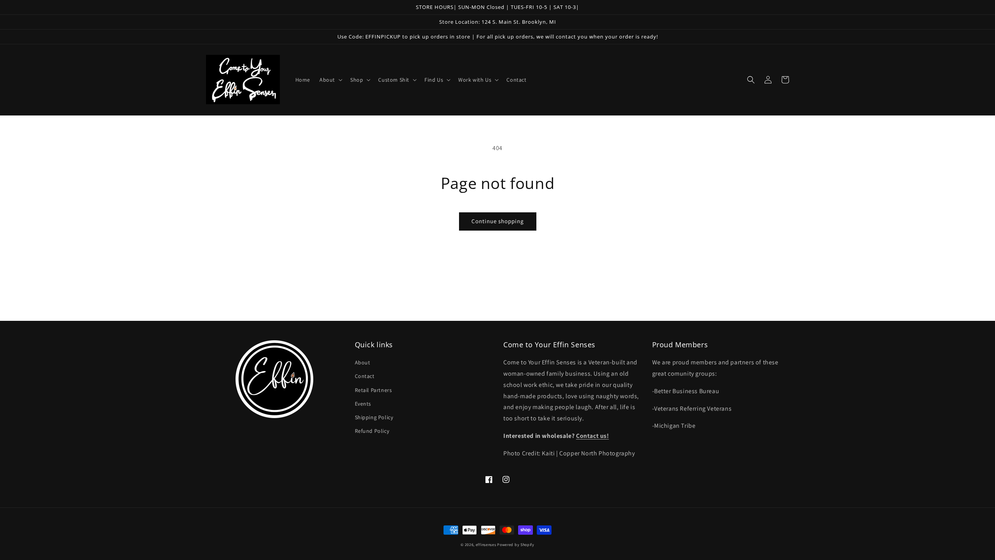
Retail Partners (373, 390)
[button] (330, 80)
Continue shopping (497, 221)
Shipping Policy (374, 417)
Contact (365, 376)
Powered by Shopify (515, 544)
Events (363, 403)
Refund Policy (372, 430)
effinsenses (486, 544)
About (362, 362)
